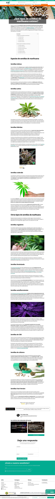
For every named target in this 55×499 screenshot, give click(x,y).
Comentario (18, 446)
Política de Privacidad (36, 465)
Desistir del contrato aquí (18, 488)
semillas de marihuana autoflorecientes (19, 293)
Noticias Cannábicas (13, 4)
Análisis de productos (28, 4)
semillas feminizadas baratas (30, 271)
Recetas (33, 4)
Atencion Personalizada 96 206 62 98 (7, 0)
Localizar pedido (3, 484)
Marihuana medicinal (38, 4)
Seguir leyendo (23, 430)
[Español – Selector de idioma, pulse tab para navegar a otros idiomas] (47, 2)
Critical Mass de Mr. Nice (15, 258)
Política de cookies (30, 483)
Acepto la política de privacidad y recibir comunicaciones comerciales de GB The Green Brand (18, 471)
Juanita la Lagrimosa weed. (22, 348)
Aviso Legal (29, 482)
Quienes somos (3, 486)
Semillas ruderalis (21, 41)
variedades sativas (28, 68)
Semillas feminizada (22, 46)
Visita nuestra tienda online (26, 5)
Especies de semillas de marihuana (23, 35)
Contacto (2, 483)
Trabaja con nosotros (4, 487)
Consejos (17, 4)
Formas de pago (17, 486)
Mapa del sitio (4, 489)
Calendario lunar (17, 487)
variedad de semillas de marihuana (17, 70)
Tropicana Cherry (34, 145)
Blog (8, 4)
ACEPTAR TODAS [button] (51, 497)
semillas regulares (30, 27)
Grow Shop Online (44, 4)
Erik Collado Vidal (24, 414)
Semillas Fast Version (22, 52)
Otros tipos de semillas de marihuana (23, 43)
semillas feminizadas (16, 267)
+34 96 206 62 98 (45, 482)
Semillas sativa (21, 38)
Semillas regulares (21, 45)
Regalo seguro (17, 484)
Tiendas (3, 485)
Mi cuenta (2, 482)
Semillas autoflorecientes (23, 48)
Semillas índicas (21, 37)
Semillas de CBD (21, 49)
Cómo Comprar (17, 482)
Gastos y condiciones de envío (19, 483)
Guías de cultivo (21, 4)
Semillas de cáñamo (22, 51)
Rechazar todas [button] (44, 497)
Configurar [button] (35, 497)
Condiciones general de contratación (33, 484)
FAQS (16, 485)
